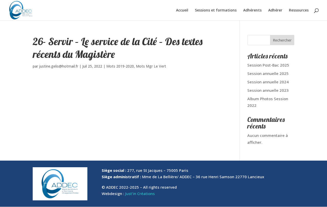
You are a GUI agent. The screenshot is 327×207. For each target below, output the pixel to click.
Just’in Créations (140, 193)
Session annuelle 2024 (268, 81)
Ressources (299, 10)
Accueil (182, 10)
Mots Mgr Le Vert (151, 66)
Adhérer (275, 10)
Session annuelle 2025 (268, 73)
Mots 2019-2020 (120, 66)
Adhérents (252, 10)
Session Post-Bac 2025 (268, 65)
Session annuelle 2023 (268, 90)
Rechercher (282, 40)
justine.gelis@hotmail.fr (58, 66)
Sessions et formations (216, 10)
